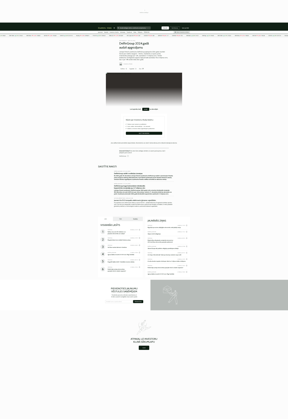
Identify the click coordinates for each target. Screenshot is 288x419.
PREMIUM (146, 32)
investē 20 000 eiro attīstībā (121, 254)
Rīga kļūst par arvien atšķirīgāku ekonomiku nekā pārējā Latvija (164, 227)
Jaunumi (100, 32)
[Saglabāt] (139, 230)
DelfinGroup (122, 156)
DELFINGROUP (123, 40)
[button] (118, 301)
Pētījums (140, 32)
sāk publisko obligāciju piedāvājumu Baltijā (163, 248)
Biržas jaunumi (118, 171)
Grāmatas (122, 32)
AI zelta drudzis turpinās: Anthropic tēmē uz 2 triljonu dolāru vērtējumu (167, 261)
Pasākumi (129, 32)
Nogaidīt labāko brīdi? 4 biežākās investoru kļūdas (121, 262)
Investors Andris (114, 32)
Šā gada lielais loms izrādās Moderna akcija (119, 240)
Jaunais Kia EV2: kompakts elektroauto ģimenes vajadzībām (135, 200)
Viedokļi (106, 32)
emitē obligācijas (154, 234)
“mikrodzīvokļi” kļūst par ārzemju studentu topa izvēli (164, 255)
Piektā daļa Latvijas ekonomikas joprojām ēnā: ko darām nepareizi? (165, 267)
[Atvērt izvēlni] (114, 27)
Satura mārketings (119, 198)
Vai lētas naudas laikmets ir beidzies (117, 247)
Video (134, 32)
